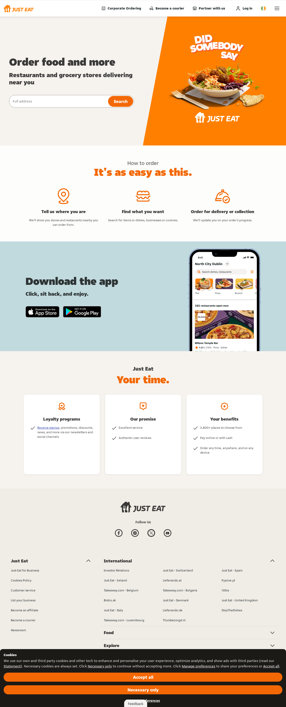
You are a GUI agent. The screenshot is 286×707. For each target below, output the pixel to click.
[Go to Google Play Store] (82, 311)
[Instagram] (134, 536)
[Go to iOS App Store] (42, 311)
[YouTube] (167, 536)
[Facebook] (118, 536)
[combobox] (58, 101)
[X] (151, 536)
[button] (19, 8)
